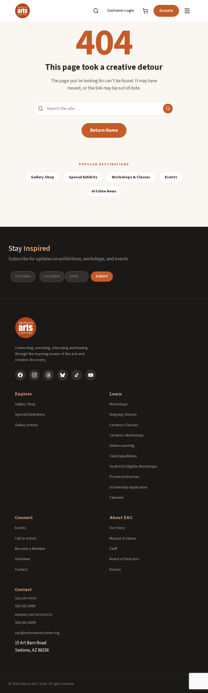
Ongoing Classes (123, 414)
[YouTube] (90, 375)
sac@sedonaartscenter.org (37, 633)
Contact (21, 569)
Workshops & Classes (131, 177)
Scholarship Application (128, 487)
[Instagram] (34, 375)
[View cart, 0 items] (145, 11)
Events (171, 177)
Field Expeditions (123, 456)
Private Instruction (124, 476)
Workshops (118, 404)
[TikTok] (76, 375)
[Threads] (48, 375)
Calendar (116, 497)
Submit (102, 276)
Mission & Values (122, 538)
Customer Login (120, 10)
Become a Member (30, 548)
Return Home (104, 130)
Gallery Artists (26, 425)
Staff (113, 548)
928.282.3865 (25, 606)
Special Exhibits (83, 177)
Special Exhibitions (30, 414)
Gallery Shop (42, 177)
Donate (166, 11)
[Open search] (96, 11)
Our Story (117, 528)
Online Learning (121, 445)
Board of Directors (124, 559)
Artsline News (104, 191)
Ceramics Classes (123, 425)
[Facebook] (20, 375)
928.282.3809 (25, 622)
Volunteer (23, 559)
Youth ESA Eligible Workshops (133, 466)
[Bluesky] (62, 375)
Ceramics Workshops (126, 435)
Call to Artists (26, 538)
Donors (115, 569)
